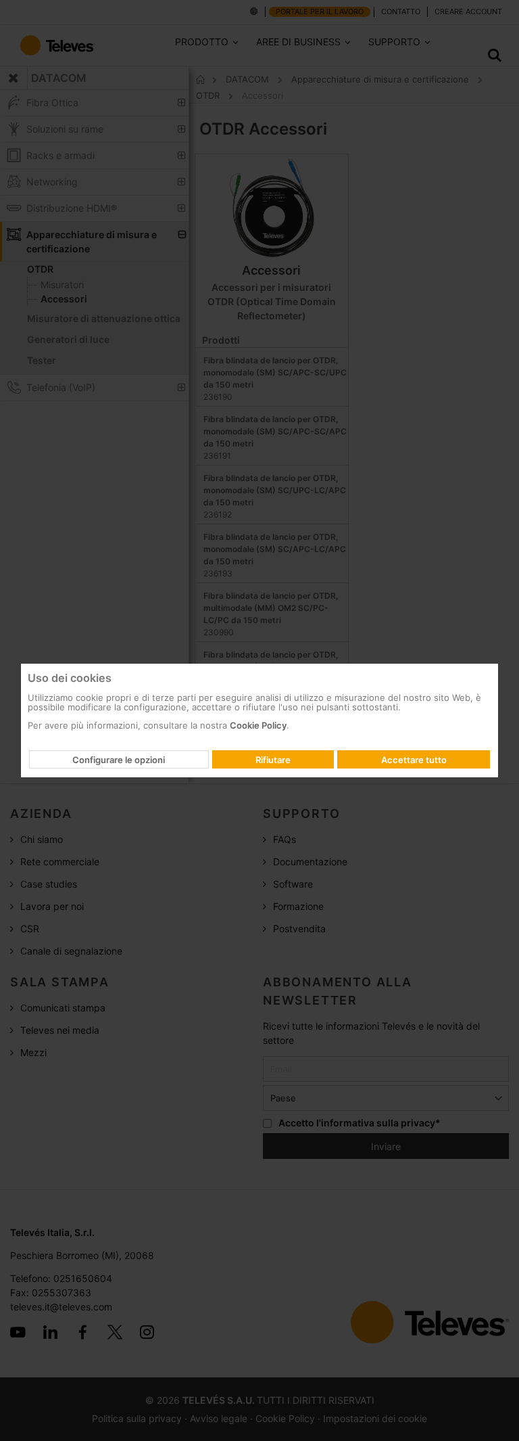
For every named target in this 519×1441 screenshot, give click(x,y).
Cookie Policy (258, 725)
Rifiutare (273, 759)
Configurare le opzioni (118, 759)
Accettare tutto (414, 759)
